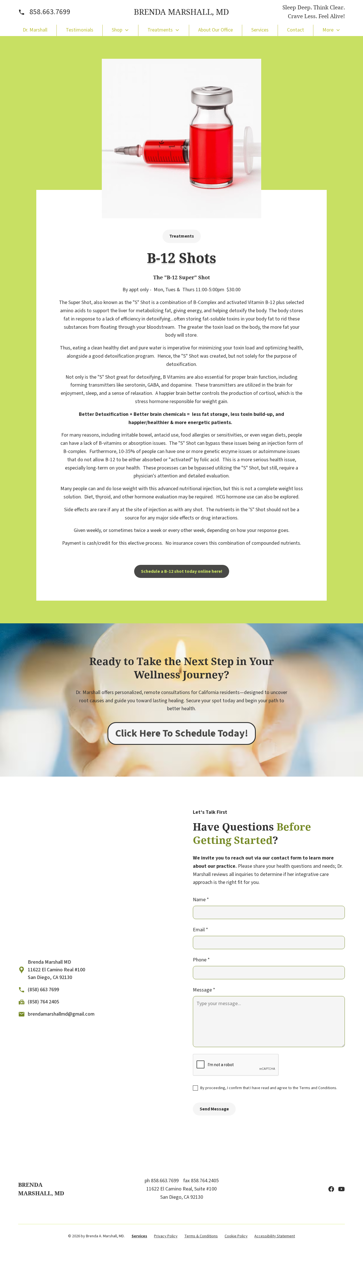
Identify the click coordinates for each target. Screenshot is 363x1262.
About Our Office (215, 29)
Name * (201, 899)
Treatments (181, 236)
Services (260, 29)
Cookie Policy (236, 1236)
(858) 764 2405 (43, 1001)
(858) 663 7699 (43, 989)
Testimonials (79, 29)
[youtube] (341, 1189)
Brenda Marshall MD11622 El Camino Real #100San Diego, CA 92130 (56, 970)
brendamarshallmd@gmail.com (61, 1014)
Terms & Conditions (201, 1236)
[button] (120, 30)
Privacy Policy (166, 1236)
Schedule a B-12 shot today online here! (181, 571)
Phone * (201, 959)
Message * (204, 989)
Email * (200, 929)
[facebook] (331, 1189)
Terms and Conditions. (318, 1088)
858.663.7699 (49, 12)
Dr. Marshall (35, 29)
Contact (295, 29)
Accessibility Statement (274, 1236)
